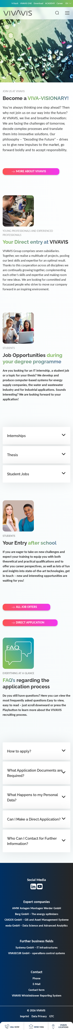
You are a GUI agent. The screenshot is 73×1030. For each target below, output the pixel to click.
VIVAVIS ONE (26, 3)
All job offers (26, 607)
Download (38, 3)
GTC (51, 1016)
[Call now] (12, 1026)
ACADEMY (50, 3)
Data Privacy (39, 1016)
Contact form (36, 990)
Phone (36, 978)
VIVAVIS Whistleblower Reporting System (36, 995)
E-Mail (36, 984)
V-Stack (15, 3)
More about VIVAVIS (31, 171)
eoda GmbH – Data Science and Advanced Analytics (36, 925)
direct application (30, 622)
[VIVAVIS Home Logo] (18, 12)
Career (60, 3)
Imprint (24, 1016)
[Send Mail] (36, 1026)
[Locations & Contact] (61, 1026)
